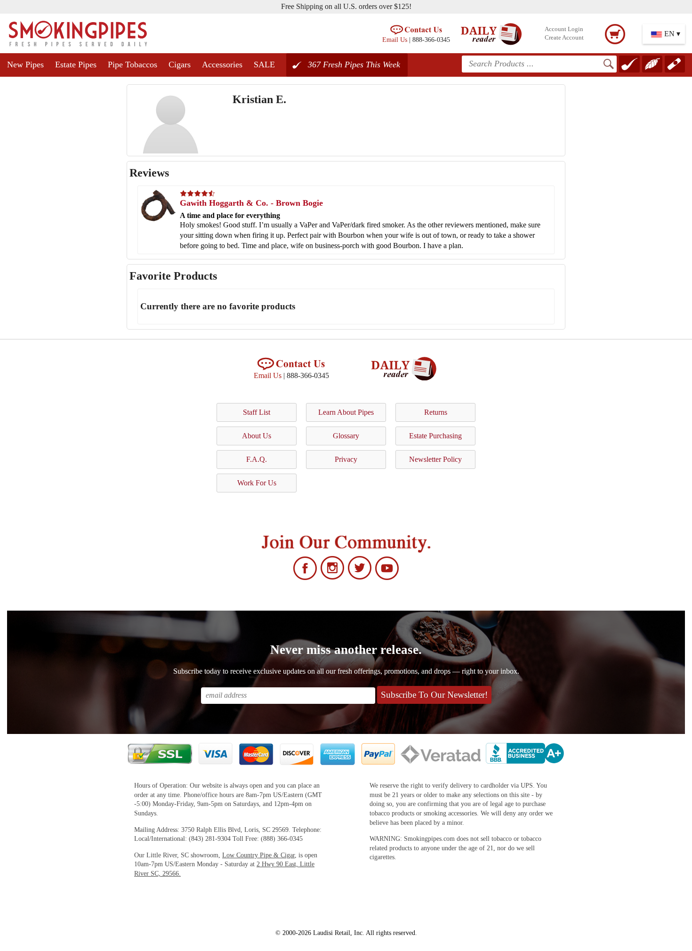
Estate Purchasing (435, 436)
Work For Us (256, 483)
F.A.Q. (256, 459)
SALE (264, 64)
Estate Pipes (76, 64)
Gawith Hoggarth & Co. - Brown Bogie (251, 203)
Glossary (346, 436)
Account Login (564, 29)
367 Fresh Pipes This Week (354, 64)
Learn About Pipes (346, 412)
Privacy (346, 459)
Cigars (180, 64)
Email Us (394, 39)
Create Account (564, 37)
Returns (435, 412)
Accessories (222, 64)
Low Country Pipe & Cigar (258, 855)
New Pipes (25, 64)
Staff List (256, 412)
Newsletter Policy (435, 459)
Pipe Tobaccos (132, 64)
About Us (256, 436)
